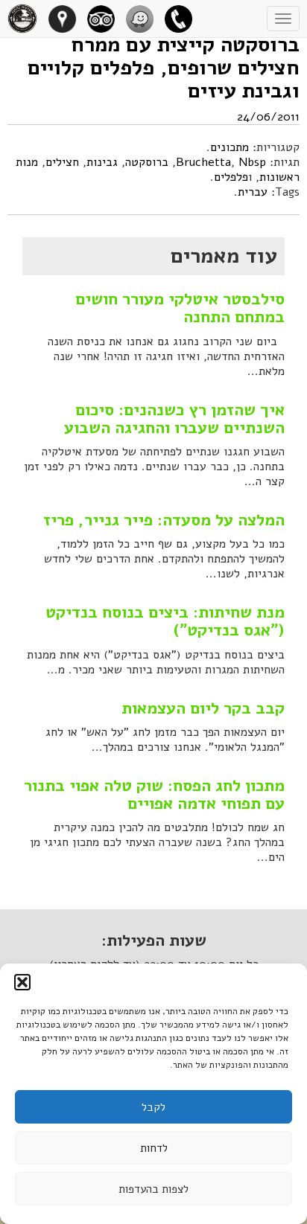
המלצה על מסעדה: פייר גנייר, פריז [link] (164, 520)
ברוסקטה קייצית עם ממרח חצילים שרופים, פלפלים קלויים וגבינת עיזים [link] (164, 68)
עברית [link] (253, 192)
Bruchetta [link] (203, 162)
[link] (184, 18)
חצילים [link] (62, 162)
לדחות (154, 1148)
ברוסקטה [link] (146, 162)
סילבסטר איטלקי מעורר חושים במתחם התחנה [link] (180, 308)
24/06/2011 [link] (268, 117)
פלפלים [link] (231, 177)
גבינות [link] (102, 162)
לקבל (153, 1107)
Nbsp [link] (252, 162)
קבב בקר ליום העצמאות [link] (203, 708)
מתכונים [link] (229, 147)
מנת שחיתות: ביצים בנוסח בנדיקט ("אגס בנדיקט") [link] (165, 621)
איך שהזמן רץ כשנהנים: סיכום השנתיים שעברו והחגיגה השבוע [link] (174, 419)
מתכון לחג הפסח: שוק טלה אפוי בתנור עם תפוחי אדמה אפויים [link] (154, 795)
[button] (22, 982)
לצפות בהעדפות (153, 1189)
